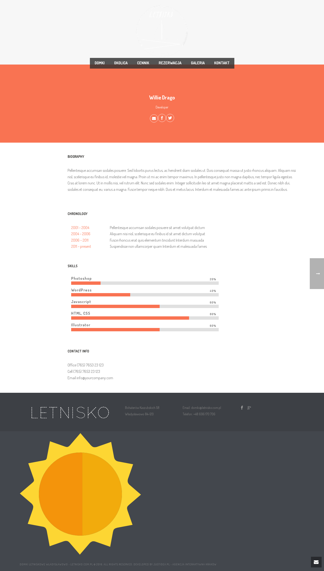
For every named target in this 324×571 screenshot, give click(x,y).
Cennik (143, 63)
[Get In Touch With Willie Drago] (154, 118)
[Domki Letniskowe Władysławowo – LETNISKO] (162, 31)
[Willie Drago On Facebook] (162, 118)
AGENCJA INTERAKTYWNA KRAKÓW (194, 564)
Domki (100, 63)
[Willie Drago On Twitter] (170, 118)
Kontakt (222, 63)
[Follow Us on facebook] (242, 408)
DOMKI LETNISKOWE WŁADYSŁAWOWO (44, 564)
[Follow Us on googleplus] (249, 408)
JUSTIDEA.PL (161, 564)
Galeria (198, 63)
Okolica (121, 63)
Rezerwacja (170, 63)
